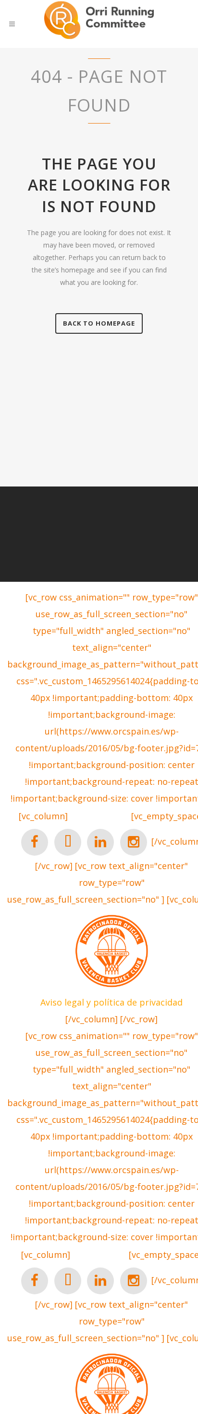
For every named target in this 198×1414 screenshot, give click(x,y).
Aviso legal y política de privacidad (111, 1002)
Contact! (99, 1255)
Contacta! (99, 817)
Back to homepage (99, 323)
